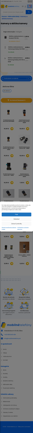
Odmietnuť (16, 219)
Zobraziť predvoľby (16, 223)
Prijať (16, 214)
